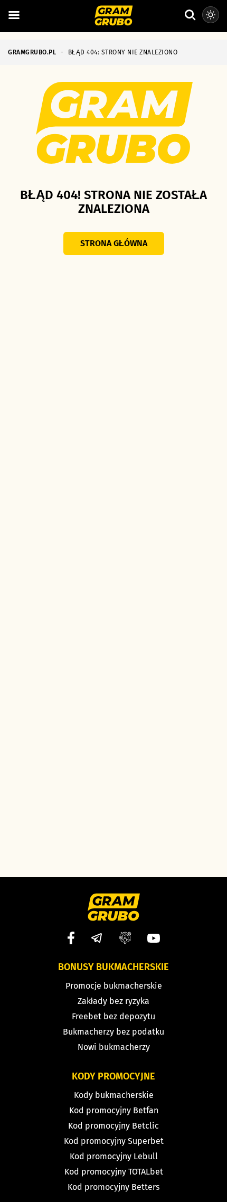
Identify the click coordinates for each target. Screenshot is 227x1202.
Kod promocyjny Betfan (113, 1110)
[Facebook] (71, 938)
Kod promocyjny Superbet (114, 1141)
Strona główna (113, 243)
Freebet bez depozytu (113, 1016)
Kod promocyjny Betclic (113, 1126)
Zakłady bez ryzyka (113, 1001)
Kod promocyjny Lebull (114, 1156)
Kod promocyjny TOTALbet (113, 1172)
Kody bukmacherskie (114, 1095)
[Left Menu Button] (14, 15)
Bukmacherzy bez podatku (113, 1032)
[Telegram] (96, 938)
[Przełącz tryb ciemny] (210, 14)
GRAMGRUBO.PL (32, 52)
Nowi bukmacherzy (114, 1047)
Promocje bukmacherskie (113, 986)
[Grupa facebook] (125, 938)
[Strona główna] (113, 16)
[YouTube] (153, 938)
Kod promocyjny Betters (113, 1187)
